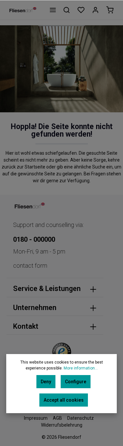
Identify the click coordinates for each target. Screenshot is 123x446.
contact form (30, 265)
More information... (81, 368)
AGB (57, 418)
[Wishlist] (81, 9)
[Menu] (52, 9)
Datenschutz (80, 418)
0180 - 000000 (34, 239)
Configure (75, 381)
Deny (46, 381)
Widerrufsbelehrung (61, 425)
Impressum (36, 418)
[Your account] (95, 9)
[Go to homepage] (23, 10)
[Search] (66, 9)
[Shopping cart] (109, 9)
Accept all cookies (64, 400)
